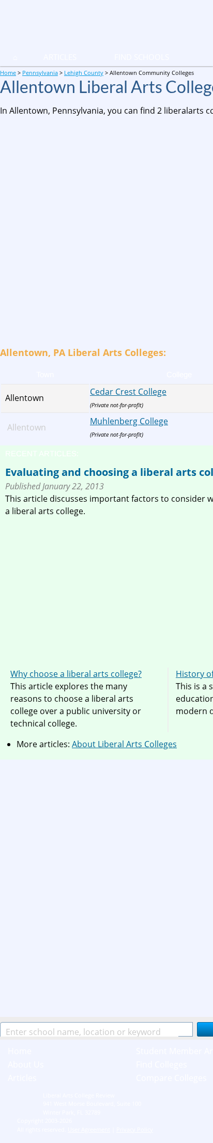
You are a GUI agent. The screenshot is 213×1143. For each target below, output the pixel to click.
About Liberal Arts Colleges (124, 744)
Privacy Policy (134, 1129)
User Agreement (89, 1129)
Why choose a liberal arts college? (76, 673)
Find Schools (129, 57)
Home (20, 1051)
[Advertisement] (106, 231)
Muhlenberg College (129, 421)
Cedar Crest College (128, 391)
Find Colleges (161, 1064)
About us (26, 1064)
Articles (60, 57)
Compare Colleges (171, 1078)
